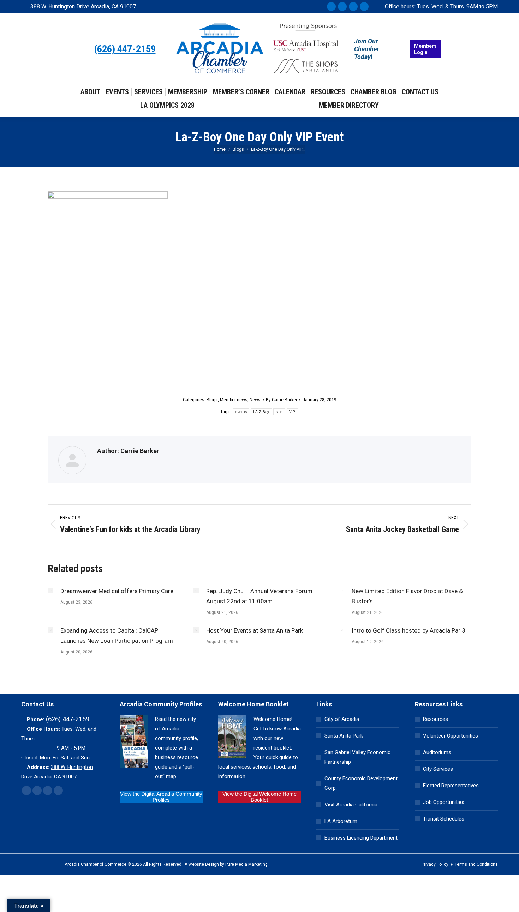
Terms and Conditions (476, 864)
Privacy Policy (435, 864)
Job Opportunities (443, 802)
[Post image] (50, 590)
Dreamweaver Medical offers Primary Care (116, 590)
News (255, 399)
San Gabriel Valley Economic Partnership (357, 757)
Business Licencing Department (361, 838)
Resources (435, 719)
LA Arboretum (340, 821)
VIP (292, 412)
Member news (233, 399)
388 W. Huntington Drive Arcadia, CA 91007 (83, 6)
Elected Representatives (451, 785)
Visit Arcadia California (350, 804)
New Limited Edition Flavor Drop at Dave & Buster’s (407, 596)
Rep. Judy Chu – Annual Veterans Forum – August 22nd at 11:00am (262, 596)
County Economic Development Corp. (361, 783)
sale (279, 412)
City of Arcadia (341, 719)
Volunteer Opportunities (450, 736)
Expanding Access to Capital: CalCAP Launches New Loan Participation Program (116, 635)
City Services (438, 769)
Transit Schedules (443, 819)
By (281, 399)
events (241, 412)
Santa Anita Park (343, 736)
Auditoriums (437, 752)
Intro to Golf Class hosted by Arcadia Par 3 (408, 630)
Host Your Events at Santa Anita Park (254, 630)
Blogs (212, 399)
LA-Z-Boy (261, 412)
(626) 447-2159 (125, 49)
